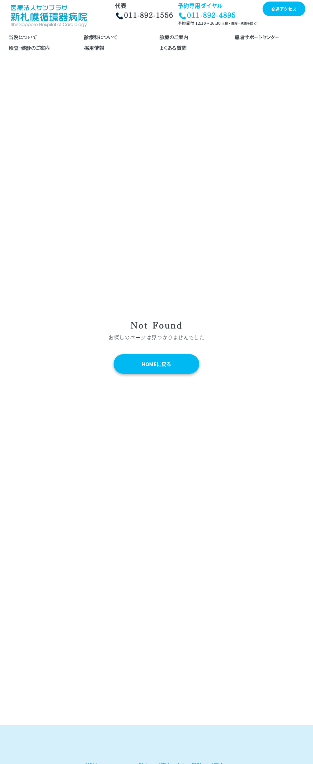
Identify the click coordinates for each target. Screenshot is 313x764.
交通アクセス (283, 9)
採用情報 (94, 48)
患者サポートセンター (257, 37)
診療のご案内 (174, 37)
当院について (23, 37)
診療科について (101, 37)
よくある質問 (173, 48)
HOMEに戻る (156, 364)
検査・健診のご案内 (29, 48)
